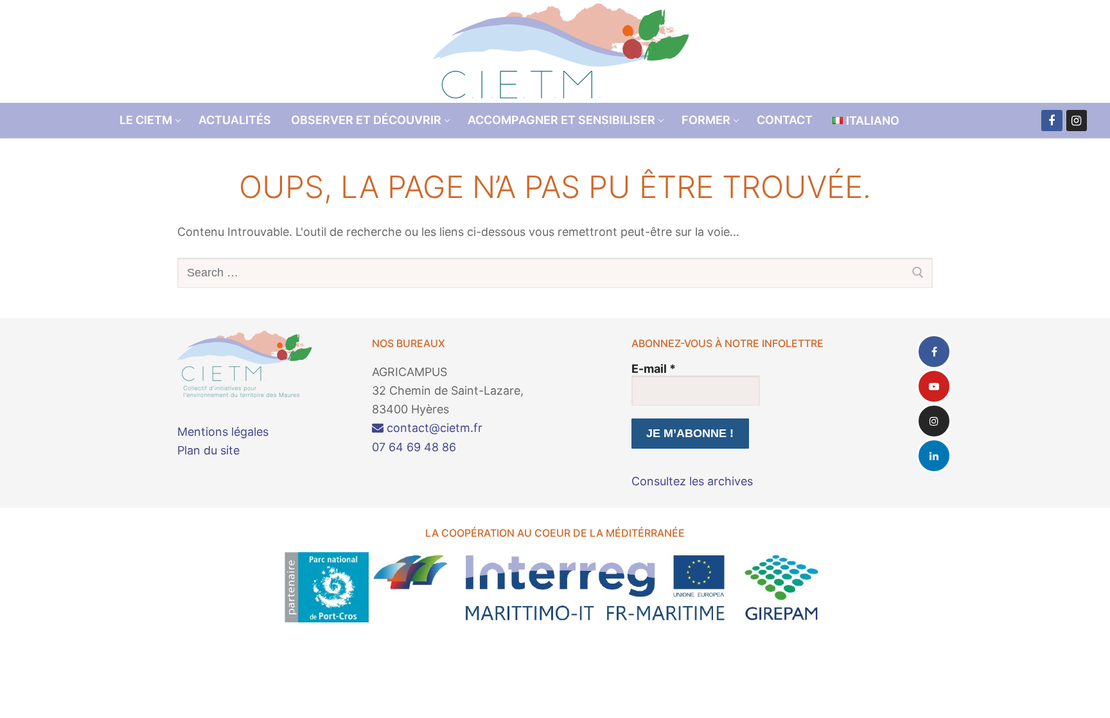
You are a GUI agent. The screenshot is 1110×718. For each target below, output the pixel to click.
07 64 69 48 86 (414, 447)
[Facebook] (1051, 120)
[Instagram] (1076, 120)
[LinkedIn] (934, 455)
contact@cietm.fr (432, 428)
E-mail (653, 369)
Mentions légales (223, 431)
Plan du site (208, 450)
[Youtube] (934, 386)
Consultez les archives (692, 481)
